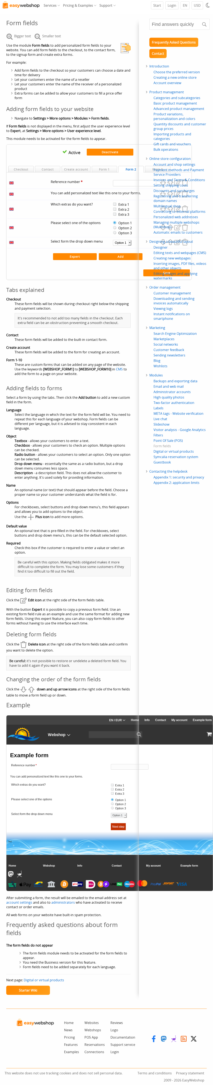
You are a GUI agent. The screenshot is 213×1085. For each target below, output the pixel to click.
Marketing (157, 327)
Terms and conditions (154, 1073)
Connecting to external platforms (180, 211)
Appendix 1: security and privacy (179, 477)
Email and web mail (169, 386)
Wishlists (160, 366)
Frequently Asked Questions (174, 42)
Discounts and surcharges (174, 190)
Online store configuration (170, 158)
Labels (158, 408)
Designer (161, 247)
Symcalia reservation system (176, 457)
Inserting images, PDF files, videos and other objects (180, 265)
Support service (122, 1044)
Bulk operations (166, 149)
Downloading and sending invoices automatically (174, 300)
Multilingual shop (167, 206)
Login (172, 5)
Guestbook (162, 462)
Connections (94, 1052)
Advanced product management (179, 108)
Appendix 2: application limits (176, 482)
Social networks (166, 344)
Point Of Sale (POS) (168, 440)
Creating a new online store (175, 77)
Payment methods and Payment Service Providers (179, 172)
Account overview (167, 83)
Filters (158, 435)
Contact (158, 53)
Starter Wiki (28, 990)
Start (157, 5)
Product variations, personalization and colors (174, 116)
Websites (91, 1022)
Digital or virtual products (44, 980)
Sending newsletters (169, 355)
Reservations (94, 1044)
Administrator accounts (172, 392)
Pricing (69, 1037)
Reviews (116, 1022)
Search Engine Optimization (175, 333)
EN (185, 5)
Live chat (160, 419)
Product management (166, 92)
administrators (63, 902)
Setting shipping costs (171, 185)
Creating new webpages (172, 258)
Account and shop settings (174, 164)
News (68, 1030)
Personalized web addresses (176, 217)
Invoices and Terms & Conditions (179, 180)
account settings (19, 902)
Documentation (122, 1037)
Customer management (172, 293)
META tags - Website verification (178, 413)
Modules (156, 375)
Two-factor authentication (174, 402)
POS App (91, 1037)
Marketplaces (164, 339)
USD (197, 5)
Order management (165, 287)
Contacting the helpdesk (168, 471)
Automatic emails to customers (178, 232)
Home (69, 1022)
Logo (114, 1030)
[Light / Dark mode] (208, 5)
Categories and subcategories (177, 98)
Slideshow (161, 424)
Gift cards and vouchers (172, 144)
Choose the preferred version (177, 72)
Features (71, 1044)
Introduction (159, 66)
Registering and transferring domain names (176, 198)
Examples (71, 1052)
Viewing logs (163, 308)
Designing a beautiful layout (171, 241)
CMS (119, 369)
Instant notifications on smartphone (172, 316)
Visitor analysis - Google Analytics (180, 429)
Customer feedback (169, 350)
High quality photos (169, 397)
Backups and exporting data (175, 381)
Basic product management (175, 103)
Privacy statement (190, 1073)
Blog (157, 360)
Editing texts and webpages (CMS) (180, 252)
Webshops (92, 1030)
